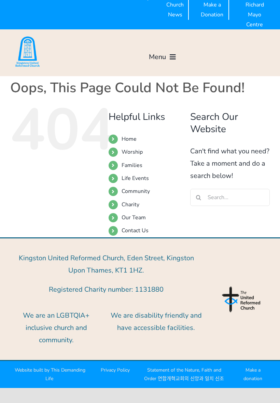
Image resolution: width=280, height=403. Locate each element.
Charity (130, 204)
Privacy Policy (115, 370)
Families (132, 165)
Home (129, 139)
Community (136, 191)
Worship (132, 152)
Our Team (134, 217)
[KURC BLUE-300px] (27, 37)
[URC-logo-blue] (241, 288)
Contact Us (135, 230)
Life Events (135, 178)
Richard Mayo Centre (255, 14)
